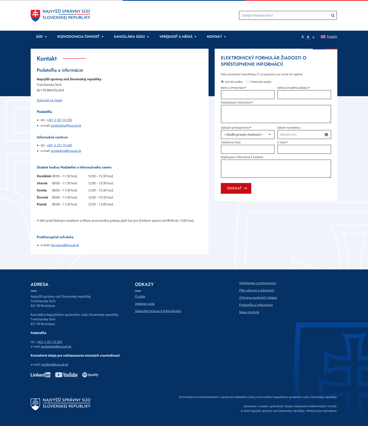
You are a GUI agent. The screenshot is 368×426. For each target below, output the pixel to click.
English (332, 36)
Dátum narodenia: (289, 127)
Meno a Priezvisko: (233, 87)
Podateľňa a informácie (256, 305)
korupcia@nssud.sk (65, 245)
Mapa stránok (249, 312)
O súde (140, 296)
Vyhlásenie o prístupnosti (257, 283)
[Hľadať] (333, 15)
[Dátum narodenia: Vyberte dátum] (326, 134)
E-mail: (282, 142)
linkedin (40, 374)
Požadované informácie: (237, 102)
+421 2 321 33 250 (59, 120)
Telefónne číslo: (231, 142)
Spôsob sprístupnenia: (236, 127)
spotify (90, 374)
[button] (302, 36)
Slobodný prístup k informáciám (158, 311)
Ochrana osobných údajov (258, 297)
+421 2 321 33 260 (59, 145)
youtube (66, 374)
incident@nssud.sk (54, 364)
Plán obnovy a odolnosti (256, 290)
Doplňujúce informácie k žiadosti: (242, 157)
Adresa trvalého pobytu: (293, 87)
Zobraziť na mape (49, 100)
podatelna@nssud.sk (66, 125)
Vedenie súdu (145, 304)
